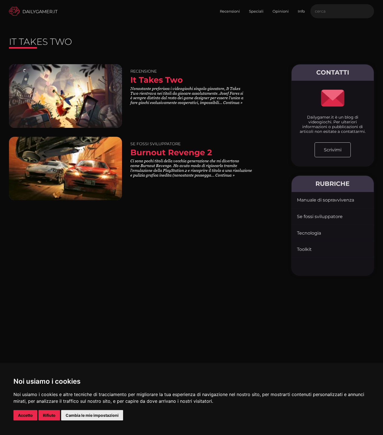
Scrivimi (333, 149)
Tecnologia (309, 233)
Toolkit (304, 249)
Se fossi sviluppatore (320, 216)
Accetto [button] (25, 415)
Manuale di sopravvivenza (325, 200)
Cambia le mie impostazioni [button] (92, 415)
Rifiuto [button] (49, 415)
